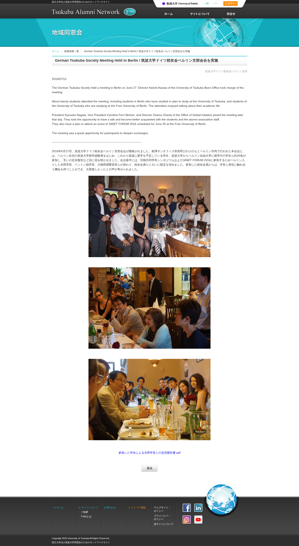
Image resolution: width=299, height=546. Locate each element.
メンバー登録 (138, 507)
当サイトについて (163, 524)
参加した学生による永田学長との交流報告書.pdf (149, 452)
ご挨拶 (84, 512)
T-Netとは (86, 516)
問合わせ (111, 507)
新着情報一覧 (71, 51)
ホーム (55, 51)
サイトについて (89, 507)
